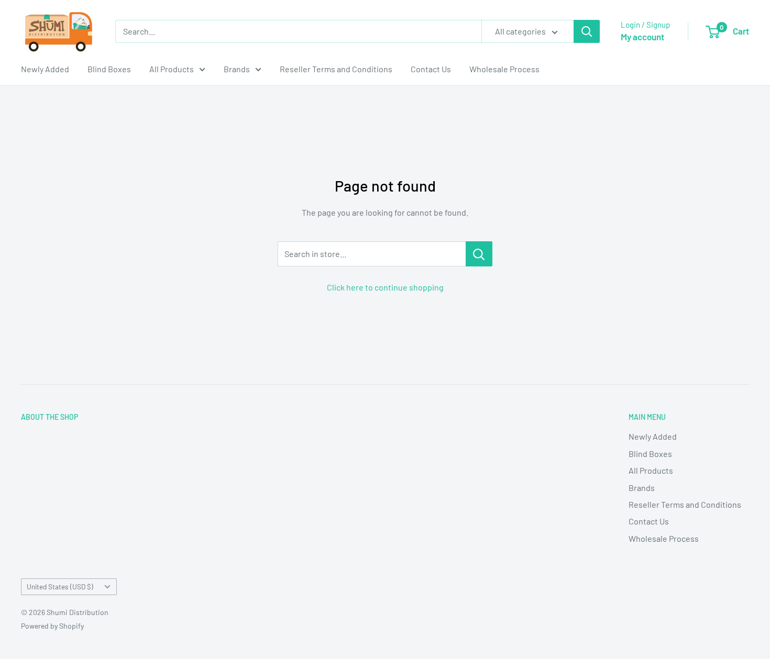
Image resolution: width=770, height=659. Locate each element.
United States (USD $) (60, 586)
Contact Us (431, 69)
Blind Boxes (109, 69)
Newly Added (45, 69)
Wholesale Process (504, 69)
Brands (237, 69)
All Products (171, 69)
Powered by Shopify (52, 625)
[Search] (587, 31)
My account (642, 36)
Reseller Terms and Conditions (336, 69)
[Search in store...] (479, 253)
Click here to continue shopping (385, 287)
